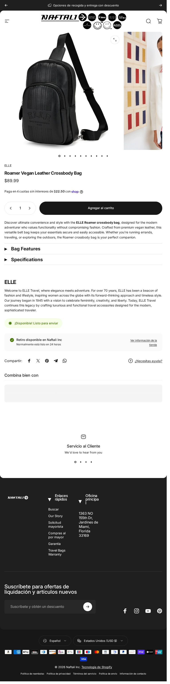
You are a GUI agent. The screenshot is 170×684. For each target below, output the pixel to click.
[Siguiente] (160, 5)
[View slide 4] (91, 462)
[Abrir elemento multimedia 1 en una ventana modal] (114, 39)
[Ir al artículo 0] (59, 156)
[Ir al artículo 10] (107, 156)
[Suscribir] (87, 606)
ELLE (8, 165)
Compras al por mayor (57, 535)
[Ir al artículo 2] (65, 156)
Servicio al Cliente (83, 446)
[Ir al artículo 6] (86, 156)
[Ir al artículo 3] (70, 156)
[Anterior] (6, 5)
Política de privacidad (58, 673)
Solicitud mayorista (55, 524)
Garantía (54, 544)
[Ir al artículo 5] (80, 156)
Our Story (55, 516)
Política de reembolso (32, 673)
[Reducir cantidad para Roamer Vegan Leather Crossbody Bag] (10, 208)
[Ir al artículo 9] (102, 156)
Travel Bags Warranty (57, 552)
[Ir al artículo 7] (91, 156)
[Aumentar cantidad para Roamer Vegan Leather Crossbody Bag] (30, 208)
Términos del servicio (84, 673)
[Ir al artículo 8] (96, 156)
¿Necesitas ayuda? (148, 361)
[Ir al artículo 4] (75, 156)
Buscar (53, 509)
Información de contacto (133, 673)
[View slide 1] (75, 462)
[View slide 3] (86, 462)
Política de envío (108, 673)
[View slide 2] (80, 462)
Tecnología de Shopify (96, 667)
